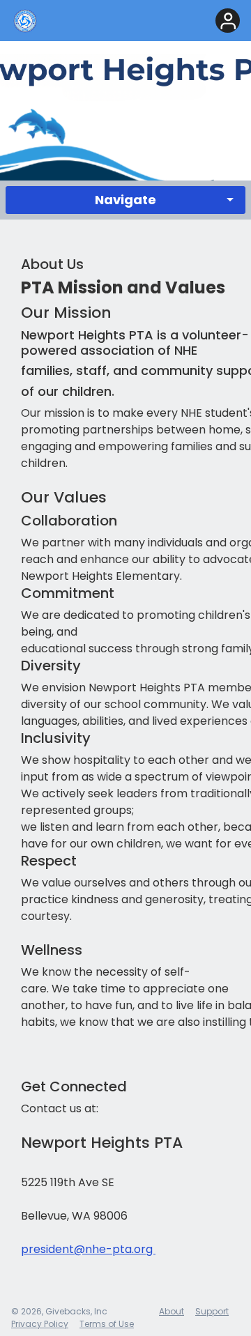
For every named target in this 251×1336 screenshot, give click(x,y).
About (171, 1311)
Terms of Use (106, 1324)
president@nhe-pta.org (88, 1249)
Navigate (125, 199)
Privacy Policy (39, 1324)
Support (212, 1311)
